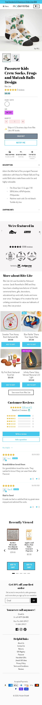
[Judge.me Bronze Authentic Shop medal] (31, 256)
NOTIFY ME (20, 142)
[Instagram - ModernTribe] (21, 629)
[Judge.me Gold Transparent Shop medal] (21, 256)
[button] (21, 30)
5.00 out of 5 (27, 407)
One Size (9, 112)
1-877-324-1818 (23, 617)
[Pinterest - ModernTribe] (25, 629)
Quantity (8, 118)
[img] (8, 454)
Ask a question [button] (21, 439)
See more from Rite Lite (21, 392)
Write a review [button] (21, 434)
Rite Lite (8, 86)
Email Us (21, 614)
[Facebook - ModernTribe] (16, 629)
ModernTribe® (24, 696)
